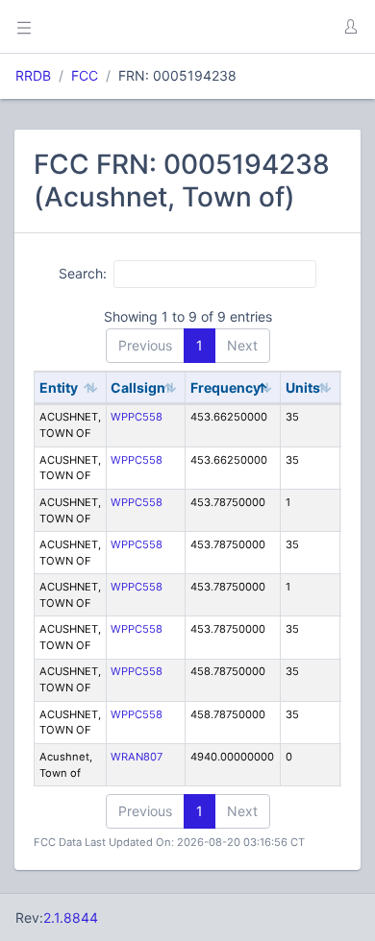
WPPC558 (136, 416)
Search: (83, 273)
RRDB (33, 75)
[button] (350, 27)
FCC (84, 75)
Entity (58, 387)
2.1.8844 (70, 917)
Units (303, 387)
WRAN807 (136, 756)
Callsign (138, 387)
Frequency (225, 387)
